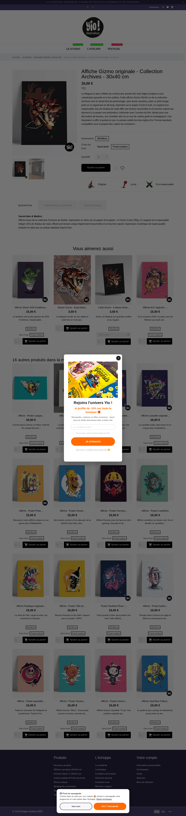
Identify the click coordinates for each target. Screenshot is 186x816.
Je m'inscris (93, 441)
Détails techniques (104, 799)
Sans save (76, 806)
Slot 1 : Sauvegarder (110, 806)
